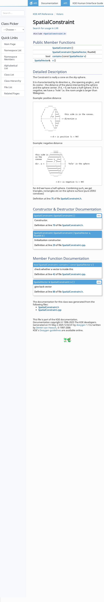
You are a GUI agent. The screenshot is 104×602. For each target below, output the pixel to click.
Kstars (59, 14)
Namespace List (12, 50)
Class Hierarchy (12, 80)
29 (54, 245)
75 (52, 198)
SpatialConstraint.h (54, 34)
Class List (9, 74)
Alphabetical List (10, 67)
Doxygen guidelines (50, 330)
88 (54, 291)
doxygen (81, 324)
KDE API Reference (43, 14)
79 (54, 225)
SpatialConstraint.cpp (73, 245)
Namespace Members (10, 58)
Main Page (10, 44)
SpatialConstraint (61, 47)
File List (8, 87)
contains (57, 56)
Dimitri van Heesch (46, 327)
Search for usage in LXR (45, 28)
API (35, 3)
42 (54, 274)
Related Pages (12, 93)
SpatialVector (79, 52)
